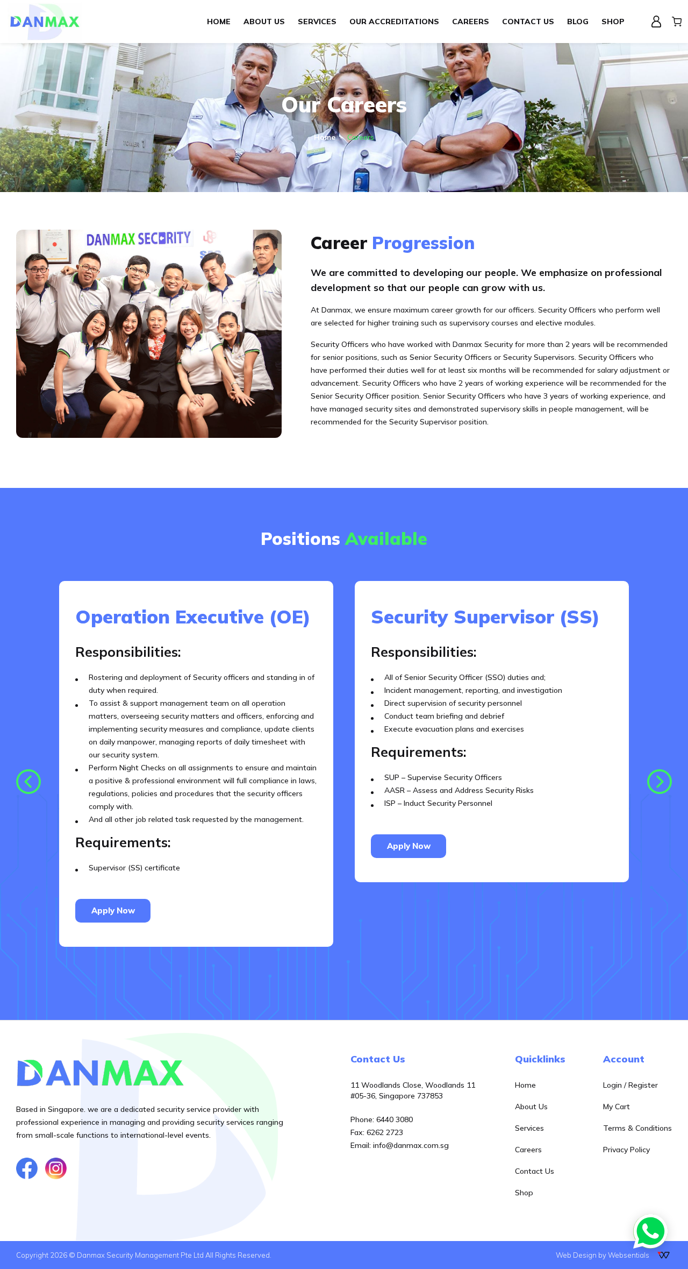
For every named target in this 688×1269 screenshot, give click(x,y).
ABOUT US (264, 21)
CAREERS (470, 21)
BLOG (578, 21)
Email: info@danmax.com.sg (399, 1145)
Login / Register (630, 1085)
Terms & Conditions (637, 1128)
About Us (531, 1106)
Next (659, 781)
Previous (28, 781)
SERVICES (317, 21)
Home (324, 137)
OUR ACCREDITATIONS (394, 21)
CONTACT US (528, 21)
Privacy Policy (626, 1149)
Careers (528, 1149)
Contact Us (534, 1171)
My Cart (616, 1106)
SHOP (613, 21)
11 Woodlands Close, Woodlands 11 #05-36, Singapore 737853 (412, 1090)
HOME (219, 21)
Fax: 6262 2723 (376, 1132)
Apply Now (113, 910)
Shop (524, 1192)
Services (529, 1128)
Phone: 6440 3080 (381, 1119)
